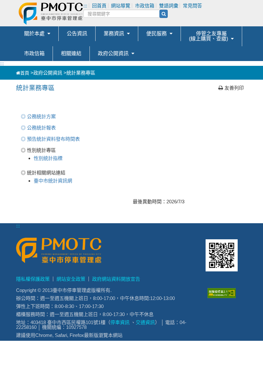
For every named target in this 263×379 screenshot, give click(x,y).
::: (2, 63)
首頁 (24, 72)
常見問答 (192, 5)
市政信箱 (34, 53)
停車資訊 (120, 322)
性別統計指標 (48, 158)
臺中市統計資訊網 (53, 180)
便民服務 (156, 33)
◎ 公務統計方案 (38, 116)
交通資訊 (145, 322)
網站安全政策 (70, 279)
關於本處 (34, 33)
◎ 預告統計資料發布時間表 (50, 139)
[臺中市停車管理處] (83, 14)
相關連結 (71, 53)
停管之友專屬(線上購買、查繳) (208, 36)
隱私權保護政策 (33, 279)
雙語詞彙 (168, 5)
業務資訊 (114, 33)
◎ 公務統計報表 (38, 127)
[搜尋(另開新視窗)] (163, 14)
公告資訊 (77, 33)
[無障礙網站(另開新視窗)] (222, 296)
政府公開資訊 (113, 53)
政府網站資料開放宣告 (116, 279)
